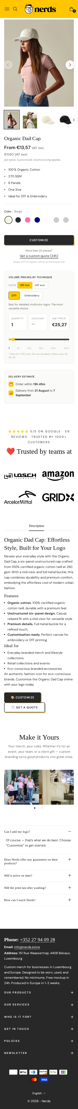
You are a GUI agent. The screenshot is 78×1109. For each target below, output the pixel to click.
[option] (39, 63)
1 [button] (34, 808)
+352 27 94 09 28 (37, 939)
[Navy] (37, 220)
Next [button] (70, 64)
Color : (13, 211)
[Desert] (56, 220)
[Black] (18, 220)
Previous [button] (7, 64)
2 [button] (38, 808)
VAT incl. (25, 285)
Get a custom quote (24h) (39, 256)
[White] (47, 220)
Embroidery (32, 295)
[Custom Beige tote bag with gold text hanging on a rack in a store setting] (56, 787)
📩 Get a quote (24, 707)
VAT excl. (40, 285)
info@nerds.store (27, 947)
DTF (14, 295)
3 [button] (42, 808)
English (37, 1093)
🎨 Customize (22, 697)
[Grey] (66, 220)
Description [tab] (36, 526)
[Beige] (8, 220)
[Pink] (27, 220)
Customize (39, 240)
